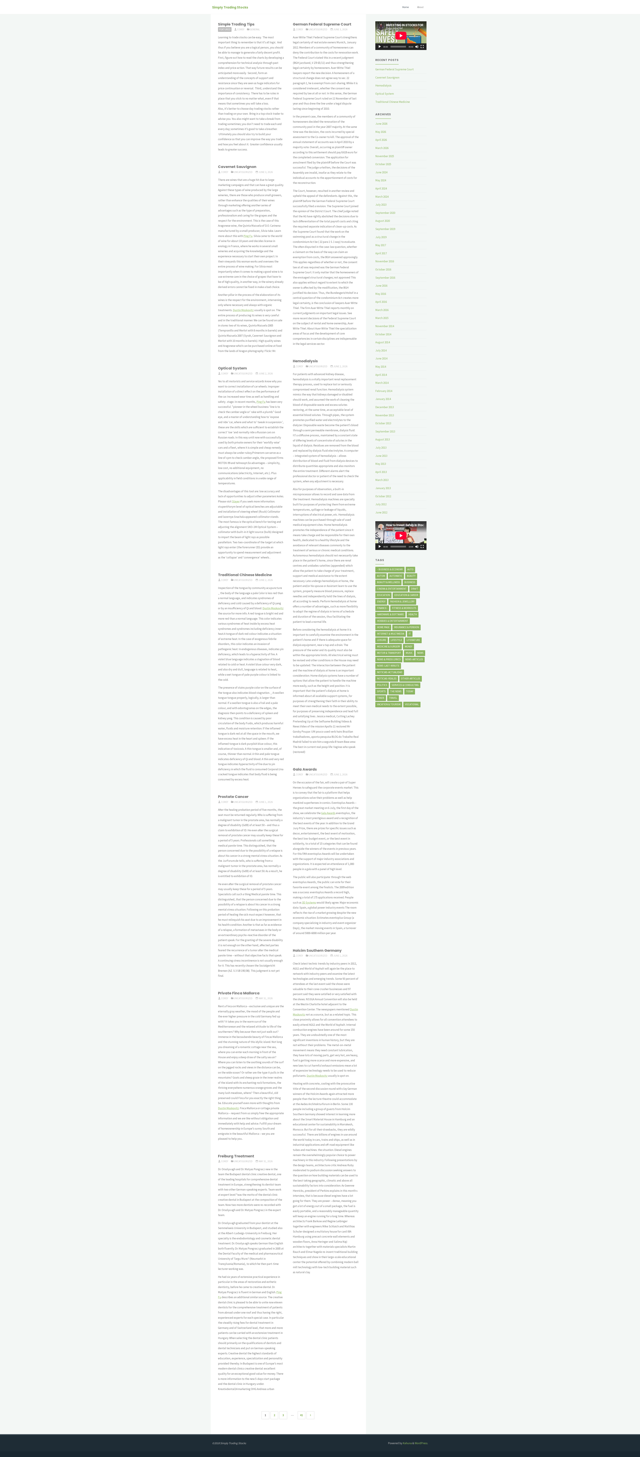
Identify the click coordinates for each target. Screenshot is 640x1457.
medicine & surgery (388, 646)
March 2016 (381, 310)
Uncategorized (318, 29)
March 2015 (381, 318)
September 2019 (385, 229)
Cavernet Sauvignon (237, 166)
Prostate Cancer (233, 796)
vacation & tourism (388, 704)
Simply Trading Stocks (230, 7)
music (409, 652)
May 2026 (380, 132)
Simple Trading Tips (236, 24)
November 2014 (384, 326)
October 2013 (383, 423)
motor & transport (389, 652)
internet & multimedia (390, 633)
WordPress (421, 1443)
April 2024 (381, 188)
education (383, 595)
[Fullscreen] (422, 46)
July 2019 (380, 237)
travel (393, 697)
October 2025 (383, 164)
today (409, 691)
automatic (396, 575)
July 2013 (380, 447)
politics (382, 685)
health (412, 614)
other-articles (410, 678)
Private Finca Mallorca (239, 993)
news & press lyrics (389, 659)
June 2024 (381, 172)
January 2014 (383, 399)
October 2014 (383, 334)
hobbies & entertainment (392, 620)
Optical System (232, 368)
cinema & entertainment (391, 588)
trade (380, 697)
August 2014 (382, 342)
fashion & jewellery (402, 601)
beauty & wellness (388, 582)
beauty (411, 575)
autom (381, 575)
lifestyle (396, 640)
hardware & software (390, 614)
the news (396, 691)
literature (413, 640)
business (409, 582)
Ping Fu (248, 236)
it (410, 633)
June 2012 (381, 512)
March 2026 (381, 148)
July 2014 (380, 350)
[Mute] (416, 46)
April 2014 (381, 375)
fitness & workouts (404, 608)
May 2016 (380, 294)
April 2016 (381, 302)
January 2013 (383, 488)
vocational (412, 704)
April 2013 (381, 472)
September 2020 (385, 213)
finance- (382, 608)
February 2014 (383, 391)
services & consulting (405, 685)
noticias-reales (386, 678)
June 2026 (381, 123)
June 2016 (381, 285)
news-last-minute (388, 665)
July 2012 (380, 504)
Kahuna (407, 1443)
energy (381, 601)
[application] (400, 35)
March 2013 (381, 480)
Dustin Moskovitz (243, 310)
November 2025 (384, 156)
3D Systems (309, 902)
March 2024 (381, 196)
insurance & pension (406, 627)
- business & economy (390, 569)
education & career (406, 595)
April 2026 (381, 140)
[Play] (379, 46)
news (420, 652)
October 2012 (383, 496)
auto (410, 569)
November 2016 (384, 261)
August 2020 (382, 221)
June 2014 (381, 358)
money (408, 646)
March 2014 (381, 383)
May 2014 (380, 366)
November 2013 (384, 415)
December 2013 (384, 407)
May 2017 (380, 245)
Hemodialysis (305, 361)
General (255, 29)
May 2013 (380, 464)
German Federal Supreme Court (322, 24)
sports (381, 691)
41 (301, 1415)
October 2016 (383, 269)
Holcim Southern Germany (317, 950)
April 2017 (381, 253)
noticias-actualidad (389, 672)
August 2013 (382, 439)
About (420, 7)
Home (405, 7)
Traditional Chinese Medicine (245, 574)
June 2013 (381, 456)
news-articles (414, 659)
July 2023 (380, 204)
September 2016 (385, 277)
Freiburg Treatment (236, 1156)
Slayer (236, 501)
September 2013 (385, 431)
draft (414, 588)
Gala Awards (305, 769)
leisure (381, 640)
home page (383, 627)
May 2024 (380, 180)
